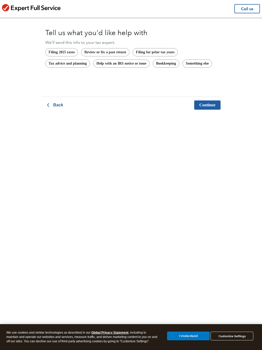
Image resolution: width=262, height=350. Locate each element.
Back (58, 105)
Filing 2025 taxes (62, 52)
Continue (207, 105)
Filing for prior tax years (155, 52)
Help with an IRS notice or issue (121, 63)
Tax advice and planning (68, 63)
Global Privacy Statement (109, 332)
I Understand (188, 336)
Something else (197, 63)
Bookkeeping (166, 63)
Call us (247, 8)
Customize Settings (232, 336)
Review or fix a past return (105, 52)
